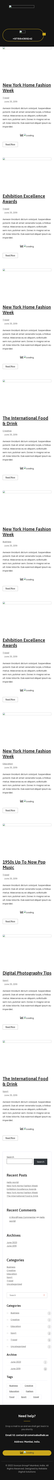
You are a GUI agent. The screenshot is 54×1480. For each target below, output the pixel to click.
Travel (6, 97)
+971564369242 (22, 38)
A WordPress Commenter (22, 1217)
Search (10, 1157)
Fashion (29, 1391)
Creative (7, 430)
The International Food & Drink (22, 1196)
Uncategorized (14, 1284)
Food (11, 1397)
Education (8, 763)
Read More (10, 144)
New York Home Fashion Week (22, 1185)
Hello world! (13, 1182)
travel (36, 1397)
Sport (5, 980)
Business (7, 541)
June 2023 (12, 1242)
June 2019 (12, 1245)
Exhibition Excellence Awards (21, 1189)
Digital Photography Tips (27, 972)
